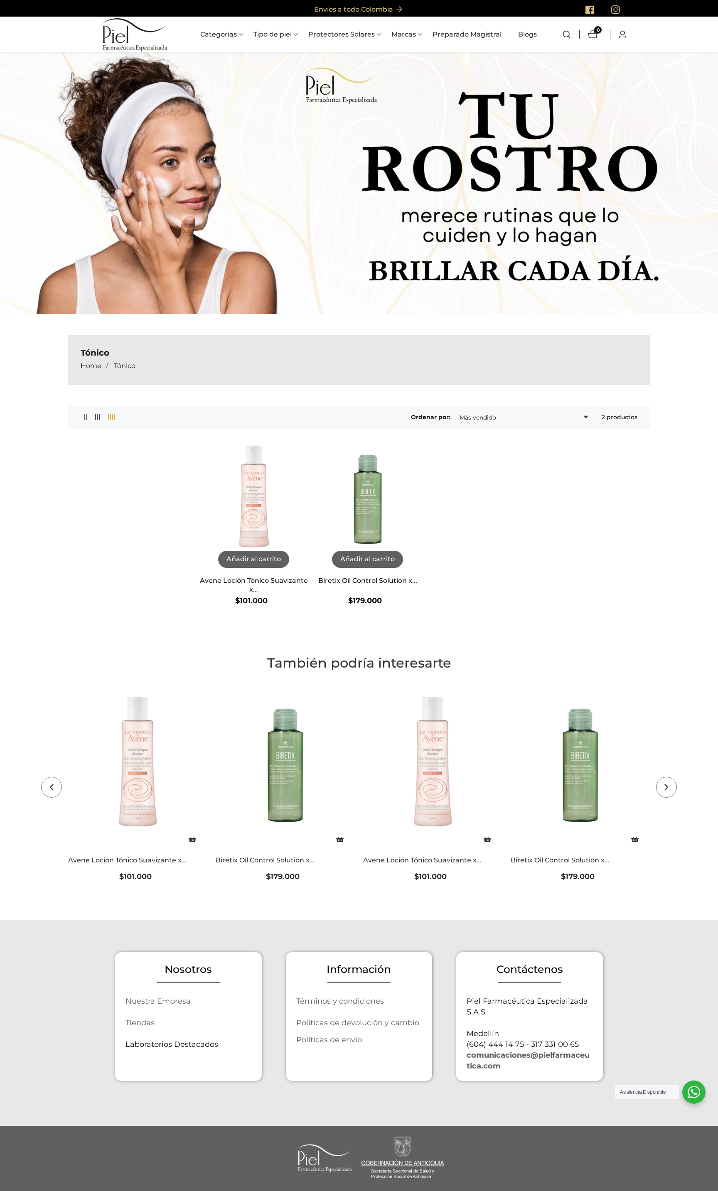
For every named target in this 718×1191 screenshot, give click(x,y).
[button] (218, 34)
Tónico (124, 366)
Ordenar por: (430, 417)
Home (91, 366)
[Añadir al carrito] (192, 839)
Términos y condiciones (340, 1001)
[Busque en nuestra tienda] (571, 34)
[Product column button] (85, 417)
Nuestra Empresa (158, 1001)
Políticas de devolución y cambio (357, 1022)
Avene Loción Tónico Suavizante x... (254, 585)
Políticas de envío (329, 1039)
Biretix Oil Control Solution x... (367, 580)
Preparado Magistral (467, 34)
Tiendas (140, 1022)
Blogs (527, 34)
